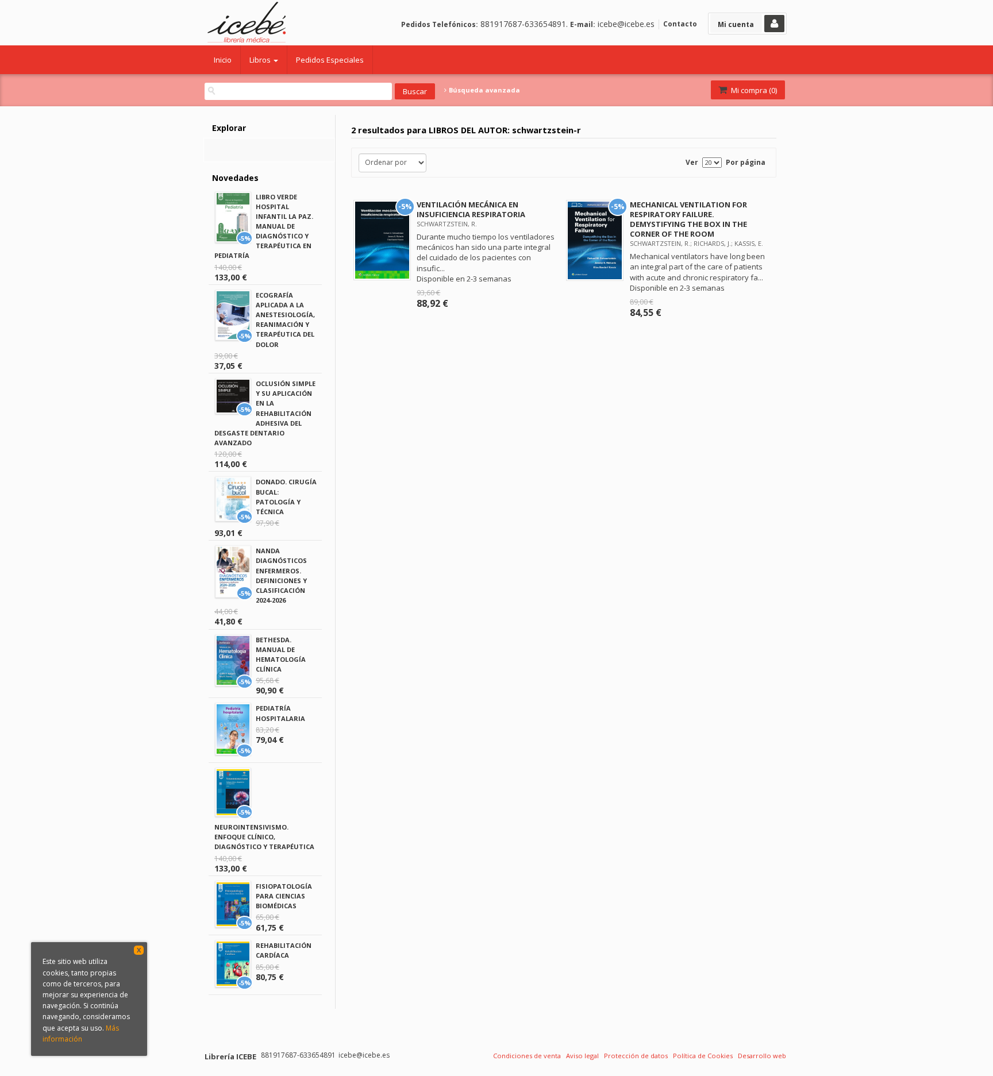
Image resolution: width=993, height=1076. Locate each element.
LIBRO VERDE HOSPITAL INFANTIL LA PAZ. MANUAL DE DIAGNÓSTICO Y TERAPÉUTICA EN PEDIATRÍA (263, 226)
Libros (260, 60)
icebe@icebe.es (626, 23)
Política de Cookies (703, 1055)
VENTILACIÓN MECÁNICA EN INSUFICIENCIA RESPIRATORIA (471, 209)
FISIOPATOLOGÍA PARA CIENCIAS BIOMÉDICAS (284, 896)
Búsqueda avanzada (483, 90)
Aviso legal (582, 1055)
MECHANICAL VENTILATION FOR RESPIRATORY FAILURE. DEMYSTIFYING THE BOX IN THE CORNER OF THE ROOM (688, 219)
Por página (745, 162)
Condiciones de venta (527, 1055)
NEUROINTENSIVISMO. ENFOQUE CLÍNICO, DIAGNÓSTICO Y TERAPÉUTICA (264, 837)
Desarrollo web (762, 1055)
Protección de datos (636, 1055)
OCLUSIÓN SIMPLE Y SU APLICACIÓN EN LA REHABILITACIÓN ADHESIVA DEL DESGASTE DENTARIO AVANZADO (264, 413)
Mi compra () (753, 90)
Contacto (680, 24)
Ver (692, 162)
